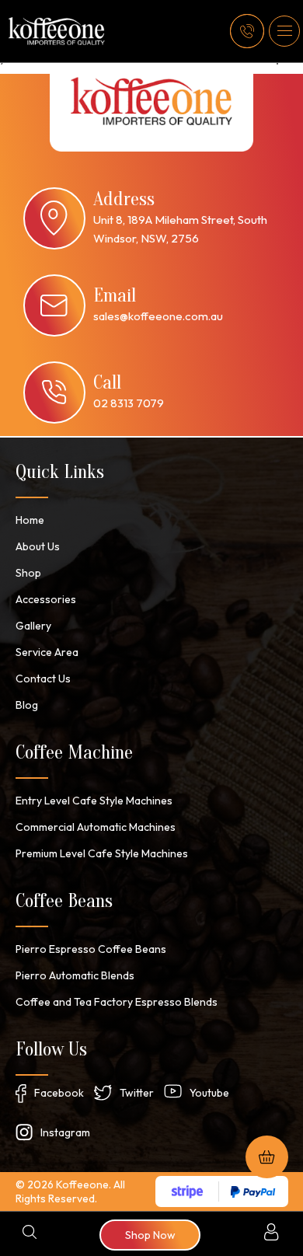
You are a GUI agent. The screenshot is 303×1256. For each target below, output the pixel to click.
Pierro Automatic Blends (75, 975)
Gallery (33, 626)
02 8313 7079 (128, 403)
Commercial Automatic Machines (96, 827)
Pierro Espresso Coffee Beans (91, 949)
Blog (27, 705)
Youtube (209, 1093)
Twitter (137, 1093)
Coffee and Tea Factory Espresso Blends (117, 1002)
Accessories (46, 599)
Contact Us (43, 679)
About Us (38, 546)
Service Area (47, 652)
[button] (284, 31)
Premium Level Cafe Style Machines (102, 853)
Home (30, 520)
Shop (28, 573)
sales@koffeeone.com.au (158, 316)
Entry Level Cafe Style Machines (94, 801)
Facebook (59, 1093)
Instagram (65, 1132)
